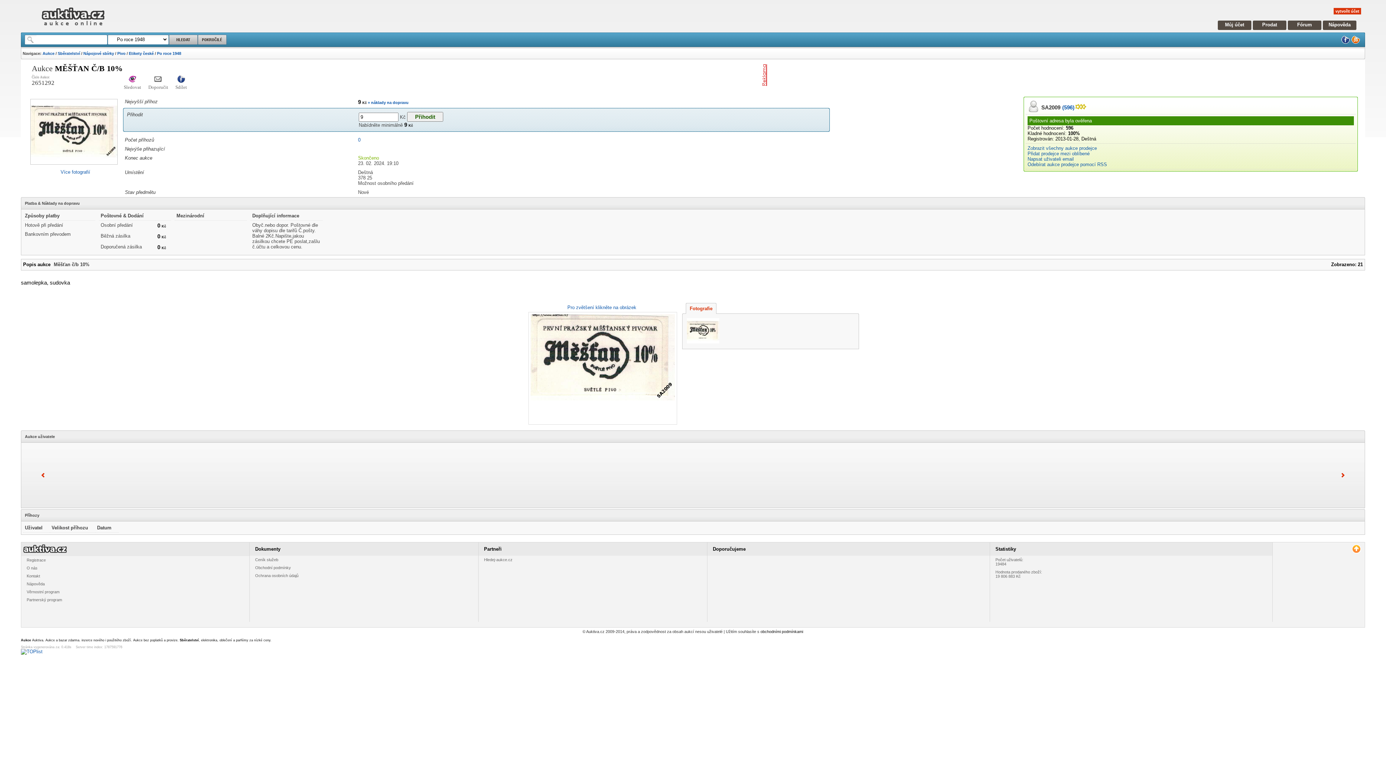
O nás (32, 568)
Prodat (1269, 24)
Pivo (121, 53)
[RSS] (1355, 42)
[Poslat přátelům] (158, 79)
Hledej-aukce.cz (498, 560)
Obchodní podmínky (273, 568)
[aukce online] (73, 27)
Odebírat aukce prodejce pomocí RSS (1067, 164)
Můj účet (1234, 24)
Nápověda (1340, 24)
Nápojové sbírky (98, 53)
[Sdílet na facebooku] (181, 79)
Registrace (36, 560)
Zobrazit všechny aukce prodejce (1062, 148)
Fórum (1304, 24)
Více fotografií (75, 172)
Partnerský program (44, 600)
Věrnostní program (43, 592)
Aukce (49, 53)
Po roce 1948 (169, 53)
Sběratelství (69, 53)
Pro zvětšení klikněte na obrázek (601, 307)
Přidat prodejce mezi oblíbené (1059, 153)
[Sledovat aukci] (132, 79)
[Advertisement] (854, 75)
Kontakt (33, 576)
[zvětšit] (602, 368)
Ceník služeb (266, 560)
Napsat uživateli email (1051, 159)
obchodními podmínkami (781, 631)
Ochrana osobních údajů (276, 575)
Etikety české (141, 53)
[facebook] (1345, 42)
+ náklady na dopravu (388, 102)
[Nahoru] (1356, 549)
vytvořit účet (1347, 11)
